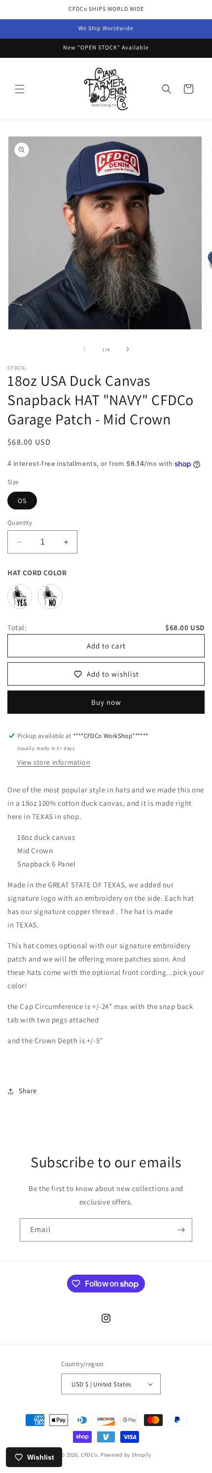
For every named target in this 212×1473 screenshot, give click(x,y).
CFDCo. (90, 1454)
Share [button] (28, 1090)
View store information (53, 762)
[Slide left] (84, 349)
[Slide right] (128, 349)
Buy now (106, 702)
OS (22, 500)
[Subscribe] (181, 1230)
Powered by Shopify (126, 1454)
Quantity (19, 522)
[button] (20, 89)
